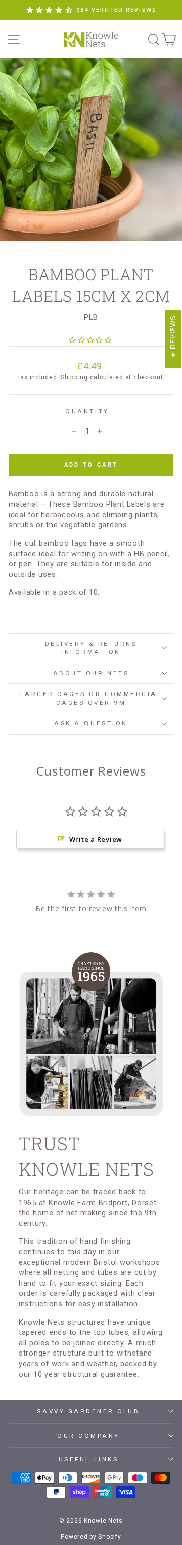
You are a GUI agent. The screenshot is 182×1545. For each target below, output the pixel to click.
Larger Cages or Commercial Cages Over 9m (91, 698)
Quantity (87, 411)
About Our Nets (91, 673)
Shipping (74, 377)
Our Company (88, 1435)
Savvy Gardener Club (88, 1411)
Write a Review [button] (95, 839)
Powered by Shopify (91, 1536)
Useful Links (88, 1459)
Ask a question (90, 723)
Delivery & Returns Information (91, 647)
